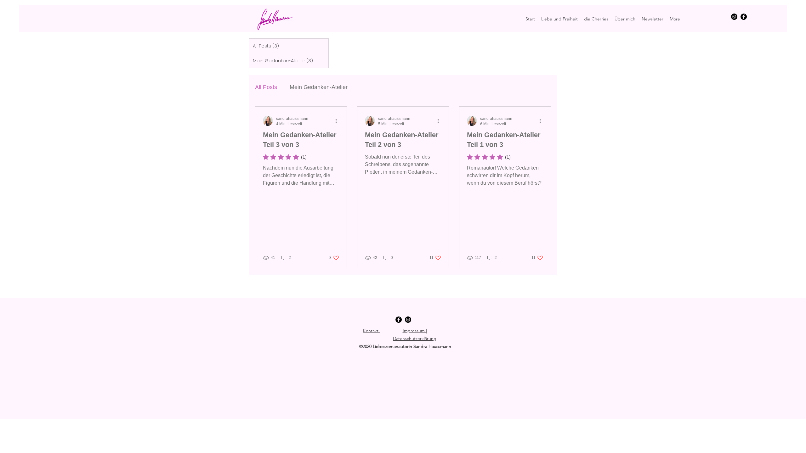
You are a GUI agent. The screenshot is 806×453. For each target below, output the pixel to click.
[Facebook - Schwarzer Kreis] (744, 17)
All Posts (266, 87)
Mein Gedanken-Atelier (319, 87)
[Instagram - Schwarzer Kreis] (734, 17)
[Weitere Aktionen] (338, 121)
